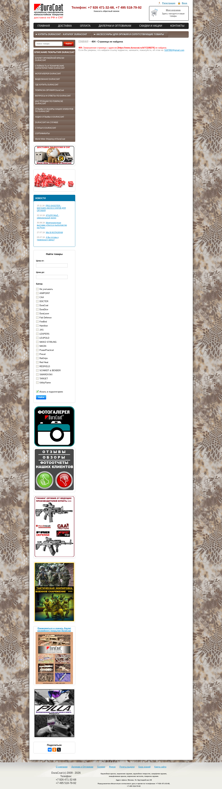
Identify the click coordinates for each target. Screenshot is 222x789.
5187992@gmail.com (174, 50)
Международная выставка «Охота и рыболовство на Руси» (52, 225)
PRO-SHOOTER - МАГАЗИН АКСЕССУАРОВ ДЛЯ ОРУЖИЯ (51, 208)
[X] (59, 750)
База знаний (144, 767)
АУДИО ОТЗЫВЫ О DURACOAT (49, 117)
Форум (112, 767)
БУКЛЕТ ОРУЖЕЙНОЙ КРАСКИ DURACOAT (49, 59)
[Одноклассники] (54, 750)
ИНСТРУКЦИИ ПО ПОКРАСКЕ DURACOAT (49, 102)
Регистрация (168, 3)
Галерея (101, 767)
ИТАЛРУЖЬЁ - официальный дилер (48, 216)
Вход (184, 3)
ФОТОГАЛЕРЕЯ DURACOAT (48, 74)
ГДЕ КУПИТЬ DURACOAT (46, 85)
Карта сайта (160, 767)
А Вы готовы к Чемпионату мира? (48, 238)
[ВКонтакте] (50, 750)
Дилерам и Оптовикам (82, 767)
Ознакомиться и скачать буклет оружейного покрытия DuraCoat (54, 629)
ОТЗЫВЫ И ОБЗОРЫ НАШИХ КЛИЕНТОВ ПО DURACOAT (54, 110)
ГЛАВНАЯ (83, 41)
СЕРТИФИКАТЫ (42, 133)
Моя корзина (173, 10)
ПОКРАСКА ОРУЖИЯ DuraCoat (49, 90)
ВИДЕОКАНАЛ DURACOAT (47, 79)
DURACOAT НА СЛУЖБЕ (46, 122)
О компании (61, 767)
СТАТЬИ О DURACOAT (45, 128)
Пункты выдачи (127, 767)
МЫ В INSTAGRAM (54, 232)
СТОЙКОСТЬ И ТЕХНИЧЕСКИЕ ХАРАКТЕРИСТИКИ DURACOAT (50, 67)
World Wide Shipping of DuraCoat (50, 139)
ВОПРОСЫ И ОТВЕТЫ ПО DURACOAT (53, 96)
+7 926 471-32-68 (101, 7)
